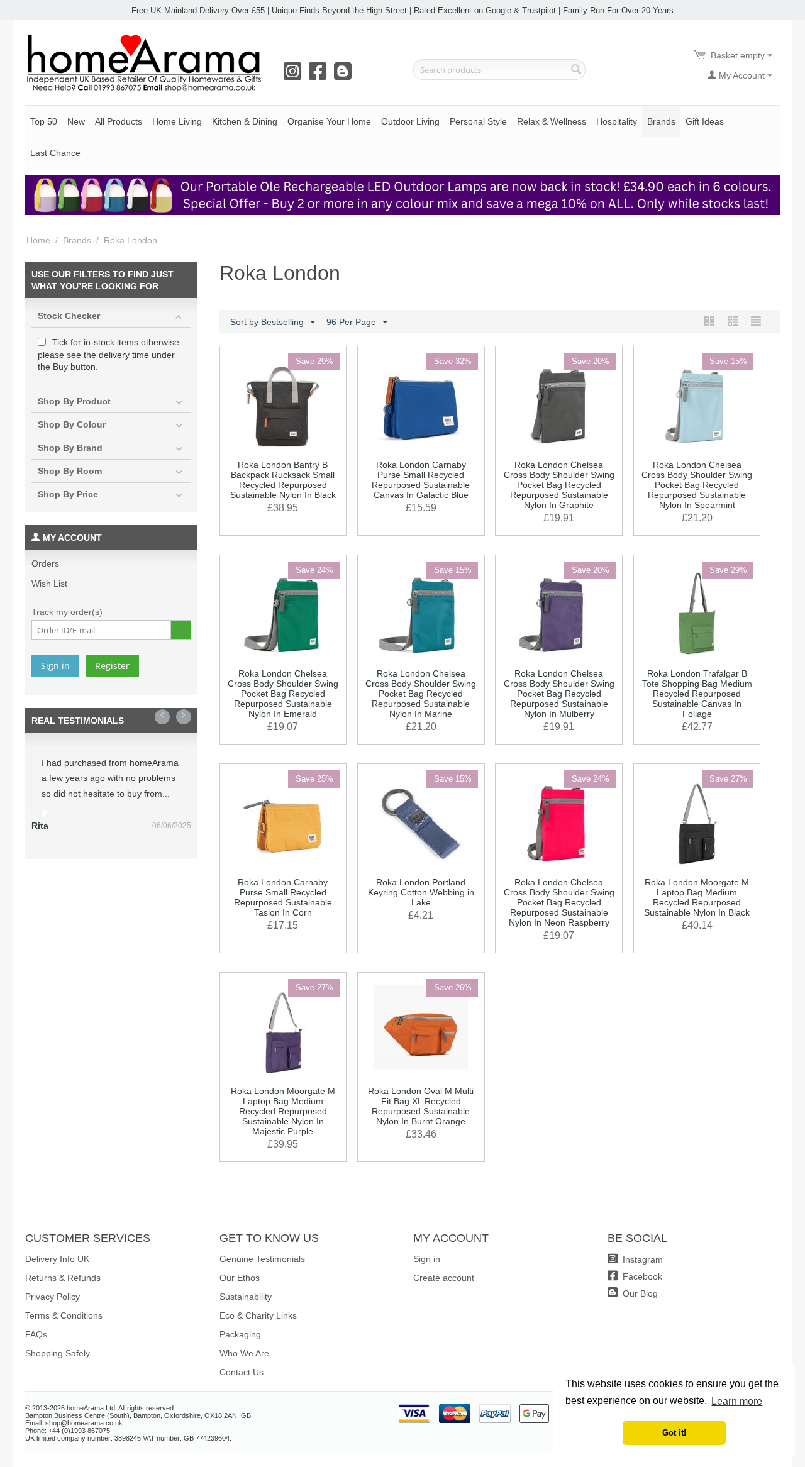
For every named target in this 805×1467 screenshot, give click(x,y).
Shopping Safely (57, 1353)
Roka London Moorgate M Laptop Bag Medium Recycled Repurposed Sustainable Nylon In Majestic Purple (283, 1111)
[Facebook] (320, 75)
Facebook (641, 1276)
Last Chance (55, 153)
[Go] (180, 630)
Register (112, 666)
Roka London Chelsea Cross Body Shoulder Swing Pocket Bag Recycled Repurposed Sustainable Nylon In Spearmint (696, 485)
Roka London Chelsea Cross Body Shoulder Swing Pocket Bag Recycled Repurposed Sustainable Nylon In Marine (420, 693)
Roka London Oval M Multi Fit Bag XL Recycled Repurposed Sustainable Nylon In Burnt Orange (421, 1106)
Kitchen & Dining (244, 121)
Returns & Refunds (63, 1278)
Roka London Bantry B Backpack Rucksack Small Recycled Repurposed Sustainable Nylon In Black (283, 480)
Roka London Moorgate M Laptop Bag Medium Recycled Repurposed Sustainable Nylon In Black (697, 897)
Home (38, 240)
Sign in (55, 666)
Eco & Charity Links (258, 1315)
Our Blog (639, 1293)
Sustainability (245, 1297)
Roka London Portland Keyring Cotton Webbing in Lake (421, 892)
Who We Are (244, 1353)
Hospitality (616, 121)
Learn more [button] (736, 1401)
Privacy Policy (52, 1297)
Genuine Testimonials (262, 1259)
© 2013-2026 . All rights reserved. (100, 1408)
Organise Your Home (329, 121)
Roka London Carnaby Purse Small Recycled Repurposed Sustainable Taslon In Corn (283, 897)
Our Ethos (239, 1278)
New (76, 121)
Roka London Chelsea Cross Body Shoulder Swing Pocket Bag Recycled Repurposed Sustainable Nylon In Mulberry (559, 693)
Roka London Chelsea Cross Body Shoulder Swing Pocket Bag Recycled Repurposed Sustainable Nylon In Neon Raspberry (559, 902)
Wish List (49, 583)
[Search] (576, 70)
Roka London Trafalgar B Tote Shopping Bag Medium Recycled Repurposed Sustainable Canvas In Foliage (697, 693)
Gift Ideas (705, 121)
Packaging (240, 1334)
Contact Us (241, 1372)
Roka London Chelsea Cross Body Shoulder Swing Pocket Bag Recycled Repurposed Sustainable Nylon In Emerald (283, 693)
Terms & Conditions (64, 1315)
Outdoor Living (410, 121)
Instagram (641, 1259)
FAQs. (37, 1334)
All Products (118, 121)
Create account (443, 1278)
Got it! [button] (674, 1433)
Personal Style (478, 121)
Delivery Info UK (57, 1259)
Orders (45, 563)
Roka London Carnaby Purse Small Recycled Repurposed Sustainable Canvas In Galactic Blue (421, 480)
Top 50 (43, 121)
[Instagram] (295, 75)
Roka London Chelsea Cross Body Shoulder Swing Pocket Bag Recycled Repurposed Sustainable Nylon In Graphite (559, 485)
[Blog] (345, 75)
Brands (661, 121)
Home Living (177, 121)
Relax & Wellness (551, 121)
